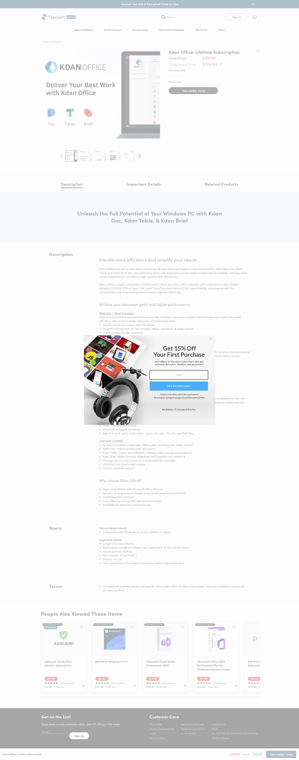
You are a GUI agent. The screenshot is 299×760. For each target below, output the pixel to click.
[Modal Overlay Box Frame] (149, 380)
